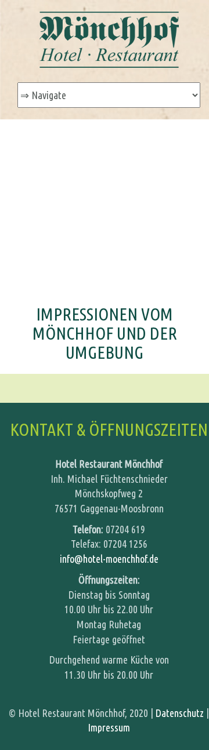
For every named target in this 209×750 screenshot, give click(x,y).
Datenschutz (180, 713)
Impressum (109, 727)
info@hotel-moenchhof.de (109, 559)
